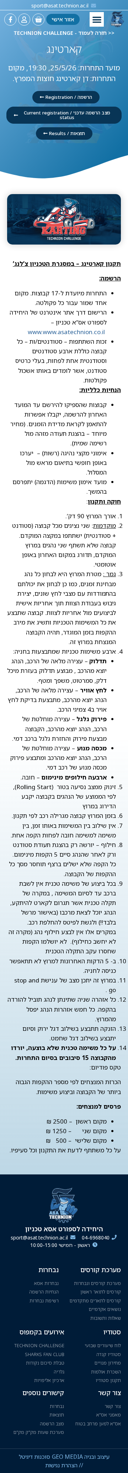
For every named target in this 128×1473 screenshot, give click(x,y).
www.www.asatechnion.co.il (66, 332)
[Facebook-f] (10, 20)
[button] (97, 19)
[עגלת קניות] (38, 20)
